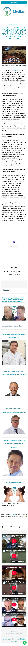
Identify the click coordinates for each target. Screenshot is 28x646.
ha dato (15, 70)
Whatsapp (14, 514)
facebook (5, 527)
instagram (23, 527)
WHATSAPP (21, 271)
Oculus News (14, 639)
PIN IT (11, 274)
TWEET (14, 271)
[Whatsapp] (25, 643)
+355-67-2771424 (14, 637)
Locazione (14, 631)
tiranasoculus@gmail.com (14, 633)
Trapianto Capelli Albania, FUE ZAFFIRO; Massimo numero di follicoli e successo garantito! (12, 299)
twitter (14, 527)
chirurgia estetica (13, 24)
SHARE (6, 271)
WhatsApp (14, 635)
